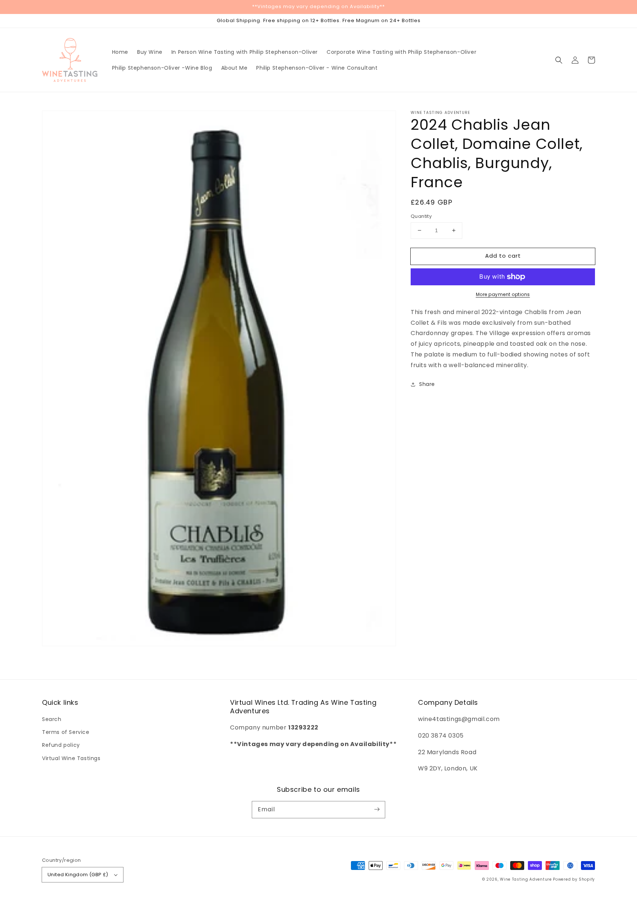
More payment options (503, 294)
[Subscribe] (377, 809)
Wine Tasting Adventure (525, 879)
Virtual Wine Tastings (71, 758)
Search (52, 719)
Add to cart (503, 256)
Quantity (421, 216)
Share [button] (427, 384)
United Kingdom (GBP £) (78, 874)
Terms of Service (66, 732)
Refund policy (61, 745)
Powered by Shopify (574, 879)
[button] (559, 60)
